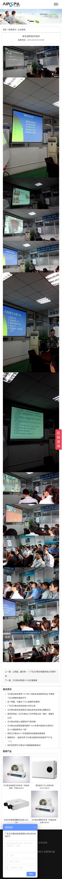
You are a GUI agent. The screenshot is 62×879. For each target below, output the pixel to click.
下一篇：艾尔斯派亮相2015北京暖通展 (21, 680)
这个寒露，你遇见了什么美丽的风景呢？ (24, 702)
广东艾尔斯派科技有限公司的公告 (21, 706)
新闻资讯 (12, 29)
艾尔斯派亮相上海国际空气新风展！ (22, 722)
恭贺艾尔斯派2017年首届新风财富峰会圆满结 (26, 733)
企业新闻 (21, 29)
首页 (5, 29)
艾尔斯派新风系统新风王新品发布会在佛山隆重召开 (28, 710)
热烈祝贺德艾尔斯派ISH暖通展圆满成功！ (24, 745)
